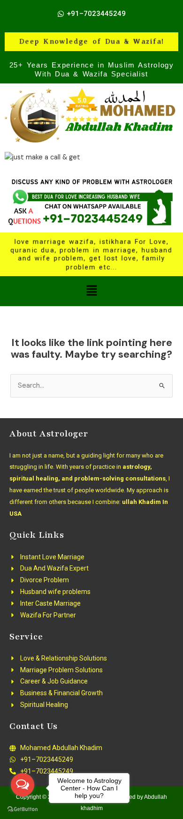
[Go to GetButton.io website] (23, 809)
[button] (91, 291)
